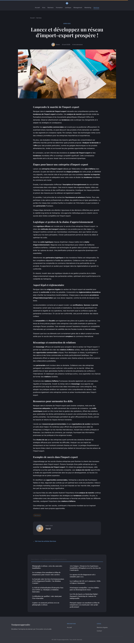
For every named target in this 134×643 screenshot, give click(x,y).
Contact (99, 631)
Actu (43, 7)
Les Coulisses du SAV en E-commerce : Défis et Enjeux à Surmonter (85, 582)
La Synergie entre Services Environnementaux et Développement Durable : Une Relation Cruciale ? (48, 581)
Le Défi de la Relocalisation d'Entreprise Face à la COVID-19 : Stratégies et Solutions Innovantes (47, 590)
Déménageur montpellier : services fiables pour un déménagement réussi (84, 589)
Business (51, 7)
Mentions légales (102, 627)
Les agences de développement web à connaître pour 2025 (82, 576)
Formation (59, 7)
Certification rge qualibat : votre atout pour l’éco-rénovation (47, 597)
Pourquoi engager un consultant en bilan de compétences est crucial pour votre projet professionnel (85, 605)
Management (77, 7)
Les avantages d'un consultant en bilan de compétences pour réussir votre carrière (46, 573)
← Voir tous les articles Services (44, 541)
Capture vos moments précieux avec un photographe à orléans (45, 604)
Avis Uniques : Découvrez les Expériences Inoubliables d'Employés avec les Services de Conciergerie (85, 568)
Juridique (68, 7)
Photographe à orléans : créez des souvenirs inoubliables (47, 567)
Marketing (87, 7)
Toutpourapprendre (20, 624)
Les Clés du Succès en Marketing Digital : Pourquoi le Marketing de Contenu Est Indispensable (84, 596)
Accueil (37, 7)
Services (96, 7)
